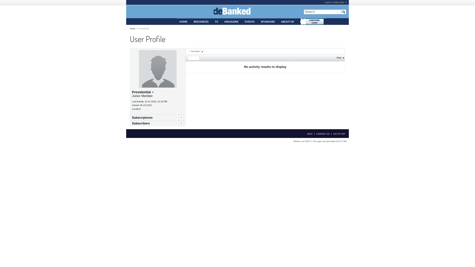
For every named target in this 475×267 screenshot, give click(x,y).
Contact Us (323, 134)
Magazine (231, 21)
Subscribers (141, 123)
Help (309, 134)
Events (250, 21)
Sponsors (268, 21)
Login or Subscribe (334, 2)
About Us (287, 21)
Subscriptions (142, 117)
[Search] (343, 11)
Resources (201, 21)
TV (216, 21)
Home (183, 21)
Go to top (339, 134)
